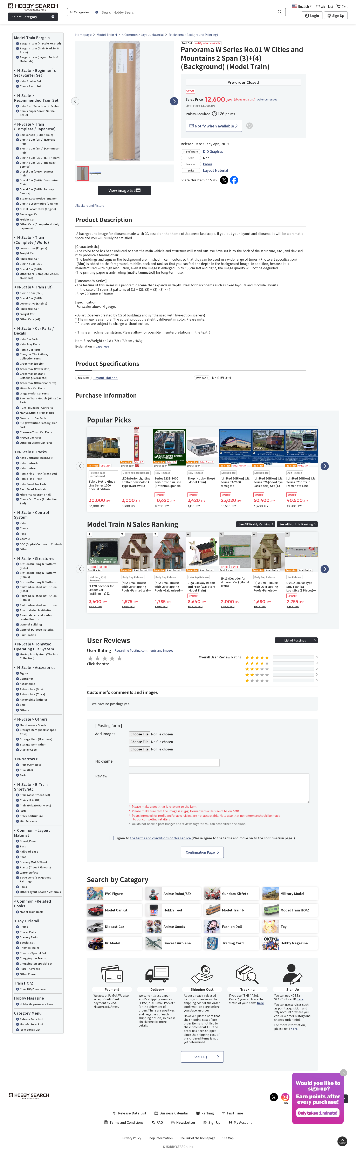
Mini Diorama (28, 821)
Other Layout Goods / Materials (40, 892)
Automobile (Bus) (31, 689)
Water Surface (29, 872)
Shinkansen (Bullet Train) (36, 135)
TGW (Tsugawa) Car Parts (36, 408)
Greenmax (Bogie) (32, 363)
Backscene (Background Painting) (36, 879)
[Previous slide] (75, 101)
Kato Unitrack (29, 463)
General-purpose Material (37, 629)
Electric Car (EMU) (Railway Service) (37, 165)
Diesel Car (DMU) (31, 269)
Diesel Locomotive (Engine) (38, 209)
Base (23, 846)
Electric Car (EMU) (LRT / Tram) (40, 158)
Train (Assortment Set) (35, 795)
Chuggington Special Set (36, 963)
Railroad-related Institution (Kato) (38, 589)
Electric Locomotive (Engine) (39, 203)
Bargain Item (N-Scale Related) (40, 43)
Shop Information (160, 1138)
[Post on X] (224, 180)
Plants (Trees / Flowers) (35, 867)
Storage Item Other (33, 744)
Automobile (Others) (33, 699)
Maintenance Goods (33, 725)
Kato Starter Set (30, 81)
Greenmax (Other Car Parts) (38, 383)
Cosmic (25, 539)
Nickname (103, 761)
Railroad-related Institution (38, 605)
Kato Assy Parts (30, 344)
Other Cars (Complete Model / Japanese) (39, 226)
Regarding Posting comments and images (144, 650)
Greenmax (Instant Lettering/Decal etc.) (33, 376)
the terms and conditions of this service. (161, 837)
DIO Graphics (213, 151)
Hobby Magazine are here (36, 1004)
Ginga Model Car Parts (34, 393)
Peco (23, 534)
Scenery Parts (29, 937)
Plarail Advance (30, 969)
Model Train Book (31, 912)
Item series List (30, 1029)
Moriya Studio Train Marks (37, 413)
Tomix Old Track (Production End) (38, 501)
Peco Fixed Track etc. (33, 489)
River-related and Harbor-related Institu (37, 617)
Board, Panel (28, 841)
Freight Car (27, 219)
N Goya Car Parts (30, 437)
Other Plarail (28, 974)
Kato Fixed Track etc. (33, 484)
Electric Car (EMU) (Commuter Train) (40, 150)
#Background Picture (89, 205)
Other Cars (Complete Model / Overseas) (39, 276)
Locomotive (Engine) (33, 248)
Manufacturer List (31, 1024)
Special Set (27, 942)
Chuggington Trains (33, 958)
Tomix (24, 528)
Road (23, 857)
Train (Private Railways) (35, 805)
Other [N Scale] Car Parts (36, 442)
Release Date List (31, 1019)
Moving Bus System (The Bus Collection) (39, 656)
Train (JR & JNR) (30, 800)
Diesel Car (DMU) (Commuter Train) (39, 182)
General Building (31, 624)
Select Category (24, 16)
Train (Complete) (31, 764)
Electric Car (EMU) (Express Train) (37, 142)
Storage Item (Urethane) (36, 739)
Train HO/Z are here (33, 989)
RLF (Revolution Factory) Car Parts (38, 425)
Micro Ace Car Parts (32, 388)
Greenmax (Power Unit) (35, 369)
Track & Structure (31, 816)
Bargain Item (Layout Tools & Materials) (39, 59)
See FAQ (200, 1056)
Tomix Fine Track (31, 479)
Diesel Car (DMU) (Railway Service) (37, 191)
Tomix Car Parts (30, 349)
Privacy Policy (131, 1138)
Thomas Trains (30, 948)
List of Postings (295, 640)
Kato (23, 523)
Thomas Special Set (33, 953)
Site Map (228, 1138)
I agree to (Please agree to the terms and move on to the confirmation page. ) (205, 838)
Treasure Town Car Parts (36, 432)
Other (23, 549)
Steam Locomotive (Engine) (38, 198)
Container (26, 678)
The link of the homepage (197, 1138)
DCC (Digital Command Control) (41, 544)
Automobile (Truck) (32, 694)
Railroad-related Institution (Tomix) (38, 598)
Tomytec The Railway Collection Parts (34, 356)
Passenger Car (29, 214)
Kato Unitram (28, 468)
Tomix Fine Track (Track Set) (38, 473)
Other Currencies (267, 99)
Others (24, 710)
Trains (24, 927)
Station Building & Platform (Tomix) (38, 575)
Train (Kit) (26, 770)
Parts (23, 775)
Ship (23, 705)
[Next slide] (174, 101)
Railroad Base (29, 851)
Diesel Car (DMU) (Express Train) (37, 173)
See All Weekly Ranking (255, 524)
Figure (24, 673)
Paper (207, 163)
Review (101, 775)
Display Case (28, 749)
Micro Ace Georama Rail (35, 494)
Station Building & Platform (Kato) (38, 566)
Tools (23, 887)
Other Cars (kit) (30, 319)
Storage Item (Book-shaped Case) (38, 732)
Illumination (28, 635)
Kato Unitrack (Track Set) (36, 458)
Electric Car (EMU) (31, 264)
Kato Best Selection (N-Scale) (39, 106)
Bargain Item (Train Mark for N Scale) (39, 50)
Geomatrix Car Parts (33, 418)
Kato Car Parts (29, 339)
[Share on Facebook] (234, 180)
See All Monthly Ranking (296, 524)
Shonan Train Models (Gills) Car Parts (40, 400)
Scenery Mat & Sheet (33, 862)
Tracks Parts (28, 932)
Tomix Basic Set (30, 86)
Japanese (102, 346)
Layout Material (215, 170)
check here (146, 1022)
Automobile (27, 684)
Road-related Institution (36, 610)
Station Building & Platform (38, 582)
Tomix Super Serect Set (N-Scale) (37, 113)
